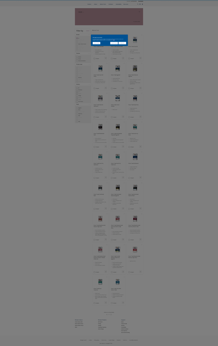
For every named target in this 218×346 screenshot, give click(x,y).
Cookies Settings (96, 43)
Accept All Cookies (114, 43)
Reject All (122, 43)
